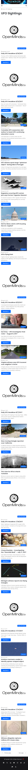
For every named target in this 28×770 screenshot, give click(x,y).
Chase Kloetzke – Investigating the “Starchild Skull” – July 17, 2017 (13, 551)
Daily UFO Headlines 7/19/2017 (12, 522)
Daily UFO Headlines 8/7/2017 (11, 412)
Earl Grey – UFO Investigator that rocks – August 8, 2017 (13, 333)
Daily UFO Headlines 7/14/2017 (12, 710)
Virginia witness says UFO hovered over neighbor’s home (13, 363)
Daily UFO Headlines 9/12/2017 (12, 101)
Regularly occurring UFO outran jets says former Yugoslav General (13, 194)
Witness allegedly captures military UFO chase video (11, 739)
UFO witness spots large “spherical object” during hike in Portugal (14, 164)
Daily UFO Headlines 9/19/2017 (12, 53)
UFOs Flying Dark (7, 254)
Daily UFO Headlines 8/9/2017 (11, 302)
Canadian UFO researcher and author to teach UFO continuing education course (12, 132)
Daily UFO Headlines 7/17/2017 (12, 631)
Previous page (8, 752)
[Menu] (2, 5)
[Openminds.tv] (14, 2)
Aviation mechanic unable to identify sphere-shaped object (12, 660)
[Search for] (26, 5)
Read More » (6, 62)
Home (3, 9)
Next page (21, 752)
